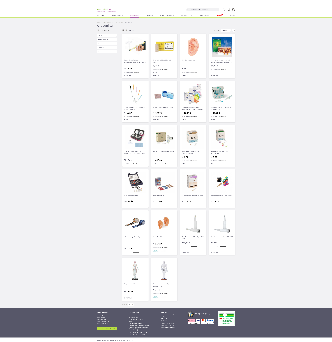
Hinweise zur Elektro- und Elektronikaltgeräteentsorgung (138, 331)
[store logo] (106, 10)
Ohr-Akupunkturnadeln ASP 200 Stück (222, 237)
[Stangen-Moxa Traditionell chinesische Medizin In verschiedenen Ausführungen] (135, 46)
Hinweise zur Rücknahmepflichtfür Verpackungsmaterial (138, 328)
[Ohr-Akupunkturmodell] (193, 46)
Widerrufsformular (102, 323)
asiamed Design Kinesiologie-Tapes (134, 237)
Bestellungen (101, 315)
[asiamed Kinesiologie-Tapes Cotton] (222, 182)
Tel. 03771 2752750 (227, 2)
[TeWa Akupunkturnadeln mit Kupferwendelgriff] (193, 138)
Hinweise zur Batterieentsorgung (139, 326)
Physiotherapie (134, 15)
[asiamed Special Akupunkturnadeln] (193, 182)
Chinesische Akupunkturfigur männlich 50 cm (161, 285)
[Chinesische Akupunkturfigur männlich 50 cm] (164, 270)
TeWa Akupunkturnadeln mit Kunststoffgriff (219, 152)
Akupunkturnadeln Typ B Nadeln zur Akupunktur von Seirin (134, 108)
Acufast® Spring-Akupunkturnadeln (163, 151)
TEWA (183, 164)
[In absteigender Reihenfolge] (233, 30)
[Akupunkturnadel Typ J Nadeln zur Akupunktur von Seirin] (222, 94)
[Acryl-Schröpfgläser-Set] (135, 182)
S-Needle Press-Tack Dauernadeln (163, 107)
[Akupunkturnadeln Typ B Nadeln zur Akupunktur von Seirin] (135, 94)
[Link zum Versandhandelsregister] (226, 325)
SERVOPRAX (128, 75)
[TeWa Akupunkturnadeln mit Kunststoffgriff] (222, 138)
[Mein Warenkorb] (233, 9)
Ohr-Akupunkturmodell (189, 60)
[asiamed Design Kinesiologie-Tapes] (135, 223)
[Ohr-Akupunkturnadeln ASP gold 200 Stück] (193, 223)
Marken (232, 15)
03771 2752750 (170, 323)
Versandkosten (136, 72)
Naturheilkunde (118, 22)
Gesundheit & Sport (187, 15)
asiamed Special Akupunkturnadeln (192, 195)
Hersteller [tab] (101, 47)
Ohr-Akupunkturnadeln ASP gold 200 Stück (193, 238)
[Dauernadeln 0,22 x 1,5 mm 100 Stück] (164, 46)
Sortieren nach (216, 30)
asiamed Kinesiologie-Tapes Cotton (221, 195)
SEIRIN (126, 119)
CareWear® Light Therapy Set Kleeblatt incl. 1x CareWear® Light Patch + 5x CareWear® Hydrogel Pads (135, 152)
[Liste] (126, 30)
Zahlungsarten (133, 317)
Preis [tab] (99, 52)
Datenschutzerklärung (135, 323)
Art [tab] (99, 43)
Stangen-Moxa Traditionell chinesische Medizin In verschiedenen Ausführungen (135, 61)
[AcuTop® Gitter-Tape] (164, 182)
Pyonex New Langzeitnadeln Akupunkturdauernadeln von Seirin (192, 108)
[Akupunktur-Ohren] (164, 223)
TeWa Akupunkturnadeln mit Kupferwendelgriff (190, 152)
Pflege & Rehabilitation (167, 15)
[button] (226, 30)
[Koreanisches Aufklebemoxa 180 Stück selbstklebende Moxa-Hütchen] (222, 46)
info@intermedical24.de (168, 327)
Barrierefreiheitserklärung (137, 334)
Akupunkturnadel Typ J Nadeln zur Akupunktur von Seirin (221, 108)
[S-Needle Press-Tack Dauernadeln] (164, 94)
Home (98, 22)
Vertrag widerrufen (107, 328)
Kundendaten (101, 317)
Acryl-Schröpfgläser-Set (131, 195)
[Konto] (229, 9)
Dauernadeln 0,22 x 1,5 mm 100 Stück (162, 61)
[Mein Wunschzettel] (224, 9)
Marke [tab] (100, 35)
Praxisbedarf (100, 15)
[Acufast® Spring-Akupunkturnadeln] (164, 138)
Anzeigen (124, 304)
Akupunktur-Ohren (158, 237)
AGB (130, 321)
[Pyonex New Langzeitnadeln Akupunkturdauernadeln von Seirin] (193, 94)
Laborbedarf (149, 15)
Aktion (218, 15)
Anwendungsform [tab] (103, 39)
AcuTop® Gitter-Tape (159, 195)
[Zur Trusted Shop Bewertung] (199, 317)
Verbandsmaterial (117, 15)
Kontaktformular (102, 319)
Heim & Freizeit (204, 15)
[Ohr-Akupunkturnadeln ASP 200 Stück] (222, 223)
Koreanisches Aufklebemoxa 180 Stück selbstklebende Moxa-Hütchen (221, 61)
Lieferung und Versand (136, 319)
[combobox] (202, 9)
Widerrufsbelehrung (103, 321)
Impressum (132, 315)
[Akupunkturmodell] (135, 270)
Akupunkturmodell (129, 284)
